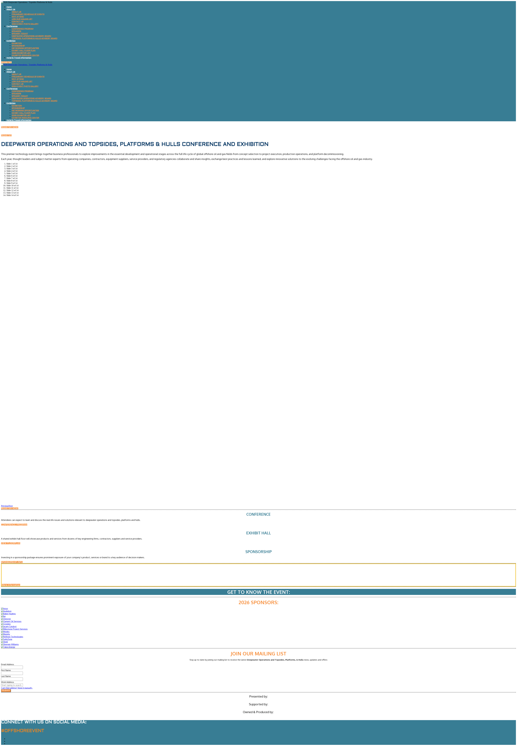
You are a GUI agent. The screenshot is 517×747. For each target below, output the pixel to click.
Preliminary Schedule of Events (28, 14)
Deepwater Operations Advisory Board (31, 36)
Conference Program (22, 29)
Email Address (7, 664)
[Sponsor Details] (4, 608)
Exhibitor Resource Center (25, 55)
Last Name (6, 676)
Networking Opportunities (25, 48)
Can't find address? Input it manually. (17, 688)
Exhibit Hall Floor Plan (23, 51)
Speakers (16, 31)
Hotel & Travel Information (18, 58)
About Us (10, 9)
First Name (6, 670)
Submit (6, 691)
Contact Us (17, 21)
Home (9, 7)
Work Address (7, 682)
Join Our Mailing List (22, 19)
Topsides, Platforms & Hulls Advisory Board (34, 38)
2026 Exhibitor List (21, 53)
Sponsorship (18, 46)
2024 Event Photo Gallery (25, 24)
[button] (6, 62)
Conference (12, 26)
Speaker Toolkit (20, 34)
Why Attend (18, 17)
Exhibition (10, 41)
